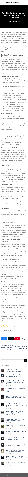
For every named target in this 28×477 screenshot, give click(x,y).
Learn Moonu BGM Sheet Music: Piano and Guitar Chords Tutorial (16, 438)
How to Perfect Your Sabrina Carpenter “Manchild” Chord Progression (16, 370)
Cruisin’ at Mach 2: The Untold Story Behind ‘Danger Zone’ (21, 348)
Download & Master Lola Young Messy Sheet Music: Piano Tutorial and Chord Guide (15, 390)
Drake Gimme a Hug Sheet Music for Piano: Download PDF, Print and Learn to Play (16, 405)
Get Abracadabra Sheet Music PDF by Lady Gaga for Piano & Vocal (15, 444)
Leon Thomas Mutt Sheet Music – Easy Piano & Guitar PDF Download (15, 375)
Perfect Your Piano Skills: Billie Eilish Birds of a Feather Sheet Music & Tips (15, 457)
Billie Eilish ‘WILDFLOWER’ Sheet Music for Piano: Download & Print (16, 432)
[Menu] (2, 2)
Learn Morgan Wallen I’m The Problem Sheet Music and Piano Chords (15, 450)
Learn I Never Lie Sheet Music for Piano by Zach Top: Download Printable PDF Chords (16, 382)
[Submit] (25, 360)
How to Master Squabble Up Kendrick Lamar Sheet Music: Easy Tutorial (15, 426)
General (12, 11)
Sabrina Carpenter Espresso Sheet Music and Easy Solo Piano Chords (16, 463)
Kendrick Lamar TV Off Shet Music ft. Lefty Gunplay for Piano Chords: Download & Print (15, 413)
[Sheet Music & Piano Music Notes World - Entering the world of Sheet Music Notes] (14, 2)
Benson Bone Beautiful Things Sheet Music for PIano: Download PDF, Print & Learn (16, 397)
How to (16, 11)
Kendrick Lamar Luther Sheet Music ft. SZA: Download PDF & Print (15, 419)
